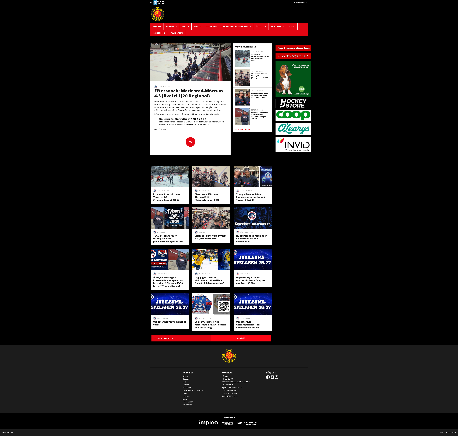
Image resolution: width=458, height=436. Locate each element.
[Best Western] (248, 423)
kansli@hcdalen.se (235, 387)
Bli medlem (211, 26)
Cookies (441, 432)
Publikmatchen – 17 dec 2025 (234, 26)
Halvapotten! (176, 33)
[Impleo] (208, 423)
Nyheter (198, 26)
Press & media (451, 432)
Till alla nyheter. (164, 338)
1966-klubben (159, 33)
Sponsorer (276, 26)
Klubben (170, 26)
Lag (183, 26)
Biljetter (157, 26)
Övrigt (259, 26)
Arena (292, 26)
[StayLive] (227, 423)
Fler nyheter (244, 129)
